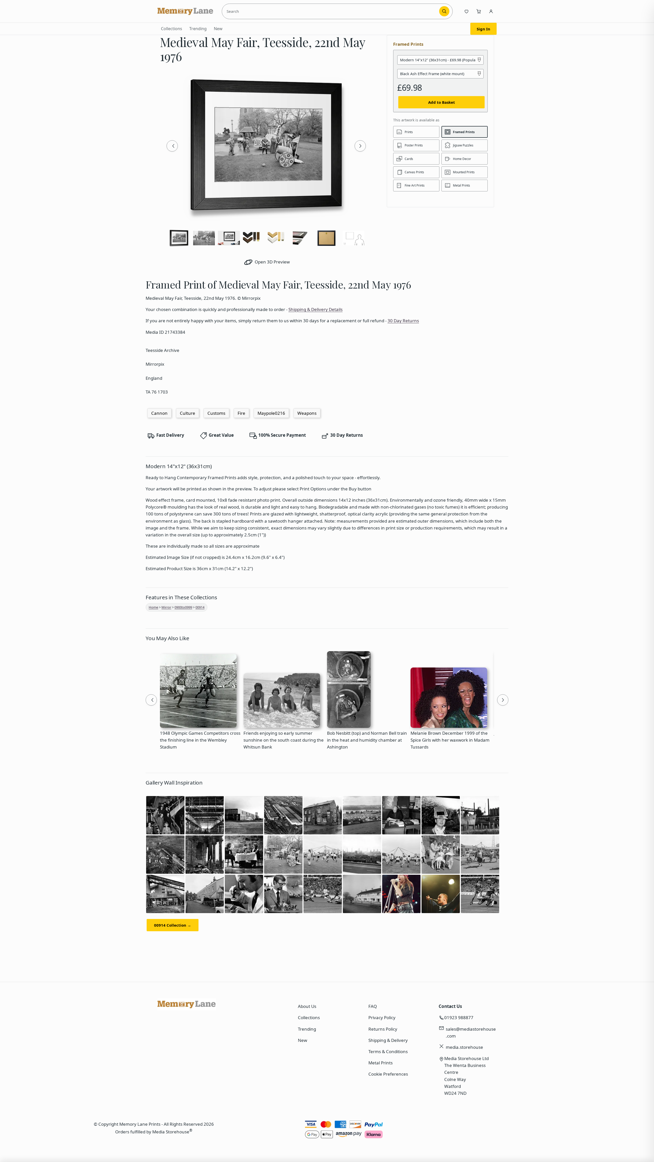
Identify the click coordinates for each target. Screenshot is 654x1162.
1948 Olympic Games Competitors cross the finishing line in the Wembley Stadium (200, 740)
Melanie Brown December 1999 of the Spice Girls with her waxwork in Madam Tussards (450, 740)
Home (153, 607)
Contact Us (450, 1006)
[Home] (185, 11)
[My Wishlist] (466, 11)
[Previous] (172, 146)
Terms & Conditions (388, 1051)
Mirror (166, 607)
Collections (171, 28)
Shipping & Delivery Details (315, 309)
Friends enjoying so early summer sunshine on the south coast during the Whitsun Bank (283, 740)
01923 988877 (458, 1017)
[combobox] (331, 11)
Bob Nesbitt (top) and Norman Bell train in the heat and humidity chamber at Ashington (367, 740)
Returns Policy (382, 1029)
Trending (198, 28)
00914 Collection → (172, 925)
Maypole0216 (271, 413)
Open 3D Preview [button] (272, 262)
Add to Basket (441, 102)
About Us (307, 1006)
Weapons (307, 413)
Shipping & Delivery (388, 1040)
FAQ (372, 1006)
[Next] (360, 146)
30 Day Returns (403, 321)
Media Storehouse (170, 1132)
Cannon (159, 413)
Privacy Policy (381, 1017)
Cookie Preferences (388, 1074)
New (218, 28)
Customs (216, 413)
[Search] (444, 11)
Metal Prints (380, 1063)
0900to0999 (183, 607)
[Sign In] (491, 11)
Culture (187, 413)
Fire (241, 413)
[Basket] (478, 11)
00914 (199, 607)
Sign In (483, 28)
